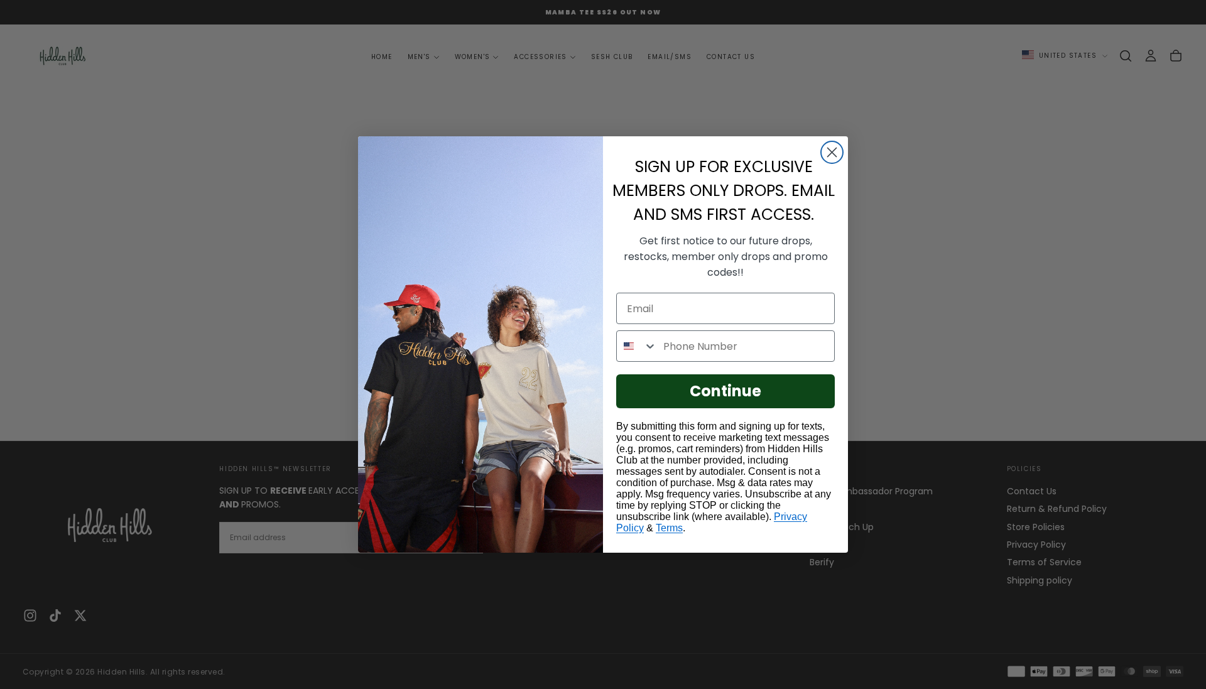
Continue (725, 391)
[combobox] (637, 346)
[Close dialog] (832, 152)
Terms (669, 528)
